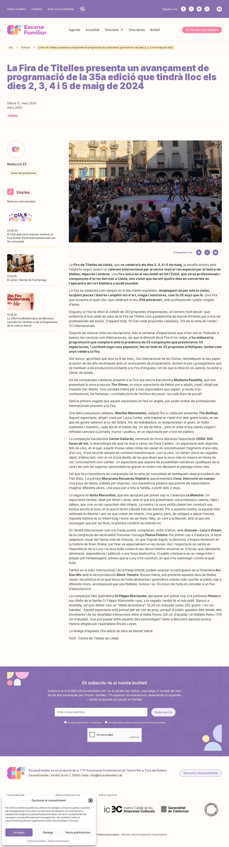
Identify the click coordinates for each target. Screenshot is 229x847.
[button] (90, 800)
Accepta (19, 832)
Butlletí (155, 30)
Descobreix (137, 30)
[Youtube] (199, 8)
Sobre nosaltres (16, 9)
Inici (11, 47)
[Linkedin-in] (206, 8)
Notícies (25, 47)
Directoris (112, 30)
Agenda (74, 30)
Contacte (36, 9)
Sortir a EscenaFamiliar (60, 9)
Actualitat (92, 30)
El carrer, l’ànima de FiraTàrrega (27, 279)
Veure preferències (77, 832)
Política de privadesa (58, 840)
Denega (48, 832)
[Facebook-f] (183, 8)
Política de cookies (36, 840)
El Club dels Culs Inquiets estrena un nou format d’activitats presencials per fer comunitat (31, 238)
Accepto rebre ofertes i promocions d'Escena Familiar (136, 722)
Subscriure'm (163, 712)
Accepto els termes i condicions (84, 722)
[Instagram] (191, 8)
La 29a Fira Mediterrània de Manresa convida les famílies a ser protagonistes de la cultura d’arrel (32, 322)
